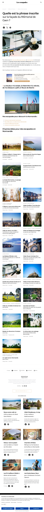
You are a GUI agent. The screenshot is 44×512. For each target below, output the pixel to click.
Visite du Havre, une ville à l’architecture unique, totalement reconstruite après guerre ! (10, 232)
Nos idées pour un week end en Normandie (15, 121)
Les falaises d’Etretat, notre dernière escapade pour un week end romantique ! (11, 257)
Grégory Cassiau (25, 169)
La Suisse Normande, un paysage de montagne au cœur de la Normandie (12, 181)
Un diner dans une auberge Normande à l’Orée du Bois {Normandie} (30, 333)
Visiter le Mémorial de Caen (12, 123)
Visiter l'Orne (6, 177)
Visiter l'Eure (5, 152)
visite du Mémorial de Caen (19, 60)
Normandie (30, 60)
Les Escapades (5, 159)
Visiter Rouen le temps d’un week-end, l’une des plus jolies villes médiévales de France (32, 257)
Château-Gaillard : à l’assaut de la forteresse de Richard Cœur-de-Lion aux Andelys (12, 156)
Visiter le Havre (26, 163)
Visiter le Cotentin (27, 152)
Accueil (4, 9)
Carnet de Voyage (27, 279)
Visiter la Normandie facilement (13, 120)
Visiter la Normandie (22, 9)
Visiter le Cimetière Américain (12, 125)
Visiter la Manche (27, 303)
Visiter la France (11, 9)
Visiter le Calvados (13, 177)
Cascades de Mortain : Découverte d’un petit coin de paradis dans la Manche (32, 307)
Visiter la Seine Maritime (28, 203)
